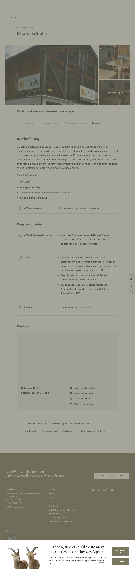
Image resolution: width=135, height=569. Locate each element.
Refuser (120, 561)
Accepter (120, 552)
